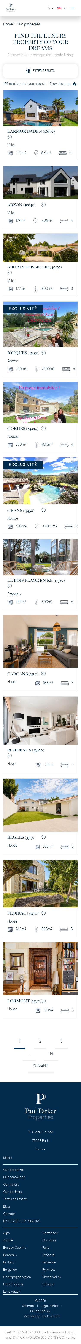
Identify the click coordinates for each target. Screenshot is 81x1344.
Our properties (13, 1170)
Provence (49, 1262)
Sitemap (28, 1306)
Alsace (8, 1240)
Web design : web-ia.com (42, 1316)
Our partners (12, 1192)
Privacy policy (40, 1311)
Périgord (48, 1255)
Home (8, 25)
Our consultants (14, 1177)
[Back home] (10, 8)
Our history (11, 1184)
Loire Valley (11, 1292)
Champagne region (17, 1277)
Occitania (49, 1240)
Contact (8, 1214)
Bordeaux (10, 1255)
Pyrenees (48, 1270)
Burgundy (10, 1270)
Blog (6, 1206)
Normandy (50, 1233)
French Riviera (13, 1284)
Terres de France (15, 1199)
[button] (62, 8)
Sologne (48, 1284)
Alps (6, 1233)
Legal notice (49, 1306)
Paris (45, 1248)
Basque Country (14, 1248)
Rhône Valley (51, 1277)
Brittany (8, 1262)
